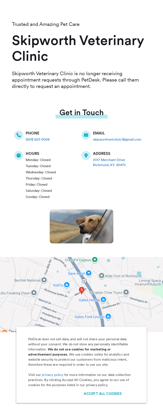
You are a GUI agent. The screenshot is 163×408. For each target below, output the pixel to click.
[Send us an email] (87, 135)
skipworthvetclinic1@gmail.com (117, 139)
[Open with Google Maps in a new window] (81, 294)
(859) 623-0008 (37, 139)
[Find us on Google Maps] (87, 155)
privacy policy (52, 375)
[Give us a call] (20, 135)
